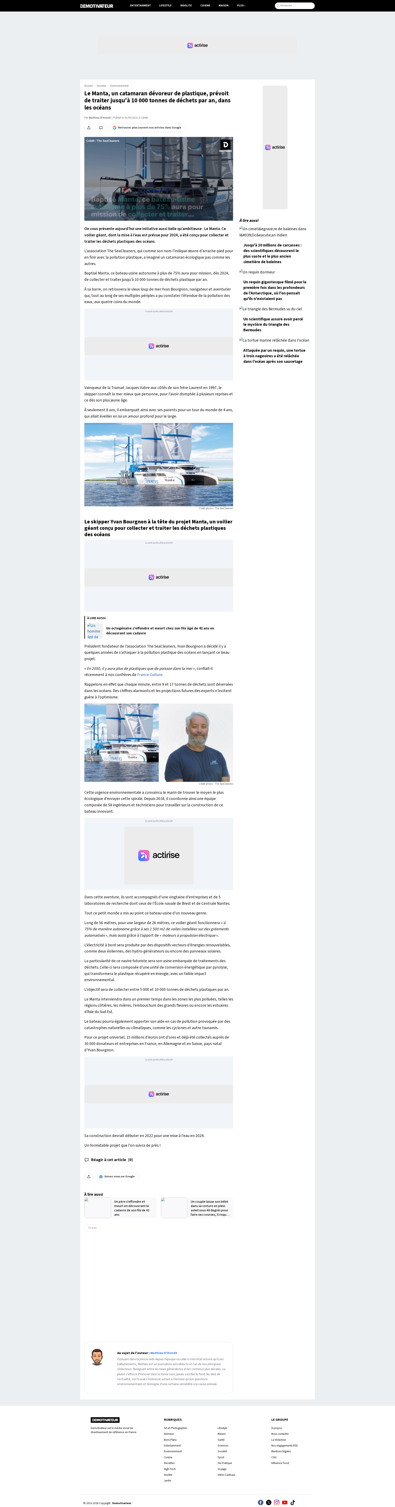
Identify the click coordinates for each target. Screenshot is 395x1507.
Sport (221, 1457)
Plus (240, 5)
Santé (221, 1440)
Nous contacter (280, 1434)
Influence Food (280, 1463)
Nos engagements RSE (284, 1445)
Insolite (186, 5)
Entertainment (140, 5)
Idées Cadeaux (226, 1475)
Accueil (88, 86)
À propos (276, 1428)
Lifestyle (165, 5)
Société (222, 1451)
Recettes (169, 1463)
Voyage (222, 1469)
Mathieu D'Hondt (100, 118)
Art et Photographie (175, 1428)
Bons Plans (170, 1440)
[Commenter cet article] (101, 127)
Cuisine (205, 5)
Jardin (167, 1480)
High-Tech (170, 1469)
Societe (101, 86)
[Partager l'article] (88, 127)
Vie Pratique (225, 1463)
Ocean (92, 1228)
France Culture (149, 675)
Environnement (119, 86)
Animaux (169, 1434)
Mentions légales (281, 1451)
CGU (273, 1457)
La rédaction (278, 1440)
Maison (224, 5)
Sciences (223, 1445)
